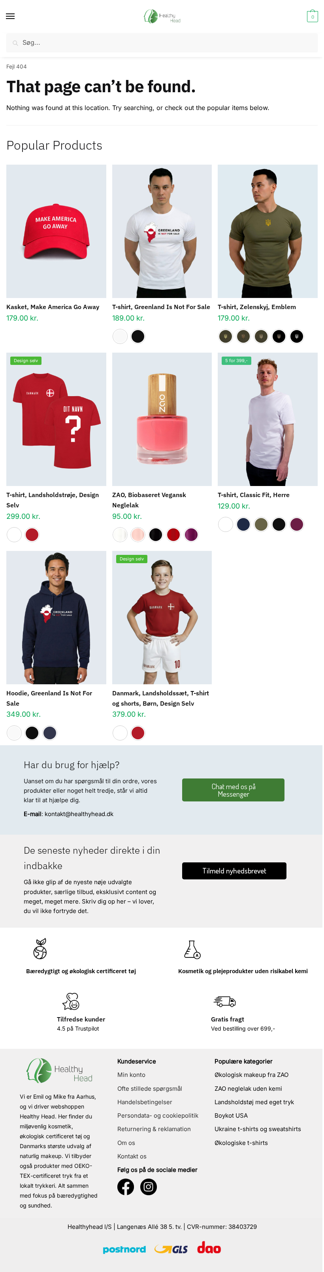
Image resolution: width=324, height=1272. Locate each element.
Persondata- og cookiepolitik (157, 1115)
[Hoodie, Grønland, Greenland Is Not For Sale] (56, 617)
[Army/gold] (226, 336)
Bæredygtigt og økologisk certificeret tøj (81, 971)
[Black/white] (297, 336)
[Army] (261, 524)
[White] (120, 336)
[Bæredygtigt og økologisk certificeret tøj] (40, 949)
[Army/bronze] (243, 336)
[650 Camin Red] (173, 535)
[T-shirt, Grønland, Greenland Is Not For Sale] (162, 231)
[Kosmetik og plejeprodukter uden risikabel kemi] (192, 949)
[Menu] (18, 17)
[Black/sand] (279, 336)
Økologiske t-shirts (241, 1143)
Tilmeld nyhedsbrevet (234, 870)
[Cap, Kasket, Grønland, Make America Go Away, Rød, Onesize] (56, 231)
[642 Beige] (138, 535)
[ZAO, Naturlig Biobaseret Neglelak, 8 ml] (162, 419)
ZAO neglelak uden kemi (248, 1088)
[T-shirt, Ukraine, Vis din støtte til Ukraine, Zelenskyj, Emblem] (268, 231)
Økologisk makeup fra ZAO (251, 1074)
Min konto (131, 1074)
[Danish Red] (32, 535)
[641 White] (120, 535)
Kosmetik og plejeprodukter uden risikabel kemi (243, 971)
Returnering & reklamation (154, 1129)
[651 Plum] (191, 535)
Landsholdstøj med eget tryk (254, 1102)
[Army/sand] (261, 336)
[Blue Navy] (243, 524)
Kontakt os (132, 1156)
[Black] (138, 336)
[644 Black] (156, 535)
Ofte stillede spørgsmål (149, 1088)
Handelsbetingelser (144, 1102)
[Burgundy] (297, 524)
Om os (126, 1143)
